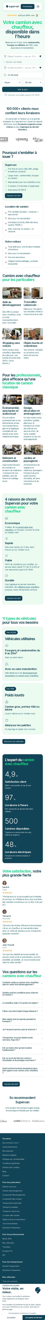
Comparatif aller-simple (12, 1199)
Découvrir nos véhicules (13, 741)
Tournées (6, 1247)
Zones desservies (9, 1147)
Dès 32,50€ (11, 632)
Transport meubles (10, 1207)
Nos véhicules (8, 1243)
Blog (4, 1171)
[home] (11, 6)
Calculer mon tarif (14, 196)
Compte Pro (7, 1251)
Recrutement (7, 1151)
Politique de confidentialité (13, 1159)
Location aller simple (10, 1215)
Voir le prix (22, 89)
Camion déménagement (12, 1191)
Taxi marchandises (10, 1223)
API (3, 1255)
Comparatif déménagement (13, 1195)
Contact (5, 1175)
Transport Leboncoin (11, 1211)
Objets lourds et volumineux (13, 1219)
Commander (27, 6)
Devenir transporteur (10, 1266)
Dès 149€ (10, 689)
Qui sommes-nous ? (10, 1143)
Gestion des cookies (10, 1167)
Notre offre (7, 1239)
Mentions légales (9, 1155)
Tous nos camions (9, 1281)
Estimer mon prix (9, 1186)
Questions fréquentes (11, 1227)
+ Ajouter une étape (12, 62)
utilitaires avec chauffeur (28, 587)
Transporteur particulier (11, 1203)
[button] (38, 6)
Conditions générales (11, 1163)
